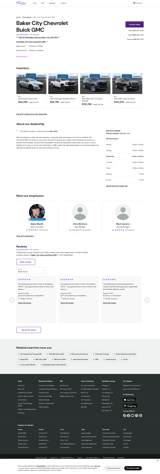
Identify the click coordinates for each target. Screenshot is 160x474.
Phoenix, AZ (106, 396)
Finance (63, 3)
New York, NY (106, 407)
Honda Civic (43, 437)
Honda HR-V (43, 447)
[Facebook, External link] (128, 415)
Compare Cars (44, 393)
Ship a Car (84, 393)
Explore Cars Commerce (131, 385)
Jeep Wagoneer (86, 440)
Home (18, 17)
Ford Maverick (65, 433)
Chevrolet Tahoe (108, 444)
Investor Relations (66, 458)
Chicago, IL (105, 385)
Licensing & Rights (92, 458)
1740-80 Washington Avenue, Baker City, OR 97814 (38, 37)
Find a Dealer (26, 17)
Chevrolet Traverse (108, 440)
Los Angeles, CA (107, 393)
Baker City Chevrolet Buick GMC (44, 255)
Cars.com (97, 466)
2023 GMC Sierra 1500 (56, 354)
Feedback (120, 458)
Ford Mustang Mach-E (67, 444)
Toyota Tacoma (110, 359)
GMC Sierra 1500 (41, 359)
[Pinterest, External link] (140, 415)
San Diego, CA (106, 411)
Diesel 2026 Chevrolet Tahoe (126, 354)
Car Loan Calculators (88, 385)
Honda (41, 429)
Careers (80, 458)
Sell (42, 3)
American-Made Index (46, 403)
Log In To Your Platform (131, 389)
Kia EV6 (126, 447)
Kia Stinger (127, 440)
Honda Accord (43, 440)
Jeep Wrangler (86, 433)
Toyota (20, 429)
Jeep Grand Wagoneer (89, 444)
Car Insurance (85, 400)
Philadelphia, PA (107, 403)
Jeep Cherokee (86, 447)
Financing (21, 413)
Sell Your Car (64, 385)
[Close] (157, 460)
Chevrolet (105, 429)
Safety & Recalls (44, 400)
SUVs (97, 359)
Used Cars (21, 385)
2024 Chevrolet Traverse (79, 354)
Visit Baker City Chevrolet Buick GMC (31, 42)
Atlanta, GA (105, 400)
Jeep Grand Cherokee (80, 359)
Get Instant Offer (65, 389)
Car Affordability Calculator (90, 389)
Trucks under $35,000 (27, 365)
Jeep (83, 429)
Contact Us (53, 458)
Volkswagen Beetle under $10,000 (54, 365)
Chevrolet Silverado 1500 (110, 437)
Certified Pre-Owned (25, 393)
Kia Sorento (127, 437)
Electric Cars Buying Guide (27, 409)
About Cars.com (41, 458)
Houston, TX (106, 389)
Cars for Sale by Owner (25, 396)
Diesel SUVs (24, 359)
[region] (80, 466)
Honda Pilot (43, 444)
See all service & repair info (117, 186)
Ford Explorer (64, 447)
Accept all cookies (133, 468)
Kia (125, 429)
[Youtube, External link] (132, 415)
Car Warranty (85, 396)
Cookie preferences (113, 468)
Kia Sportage (128, 433)
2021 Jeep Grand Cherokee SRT (31, 354)
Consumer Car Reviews (47, 385)
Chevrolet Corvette (108, 433)
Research (52, 3)
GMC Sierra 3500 (60, 359)
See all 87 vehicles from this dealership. (31, 114)
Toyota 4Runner (23, 447)
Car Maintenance (87, 403)
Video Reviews (44, 407)
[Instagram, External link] (136, 415)
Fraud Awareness (108, 458)
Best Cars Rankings (45, 396)
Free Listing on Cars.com (68, 393)
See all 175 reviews (28, 330)
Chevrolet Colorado (102, 354)
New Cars (21, 389)
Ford (61, 429)
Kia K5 (126, 444)
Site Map (84, 407)
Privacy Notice (40, 466)
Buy (35, 3)
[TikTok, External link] (124, 415)
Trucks (125, 359)
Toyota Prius (22, 437)
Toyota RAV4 (22, 433)
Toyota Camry (22, 444)
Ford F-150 (64, 440)
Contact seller (134, 24)
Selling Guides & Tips (67, 396)
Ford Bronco (64, 437)
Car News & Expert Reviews (48, 389)
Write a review (25, 262)
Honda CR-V (43, 433)
